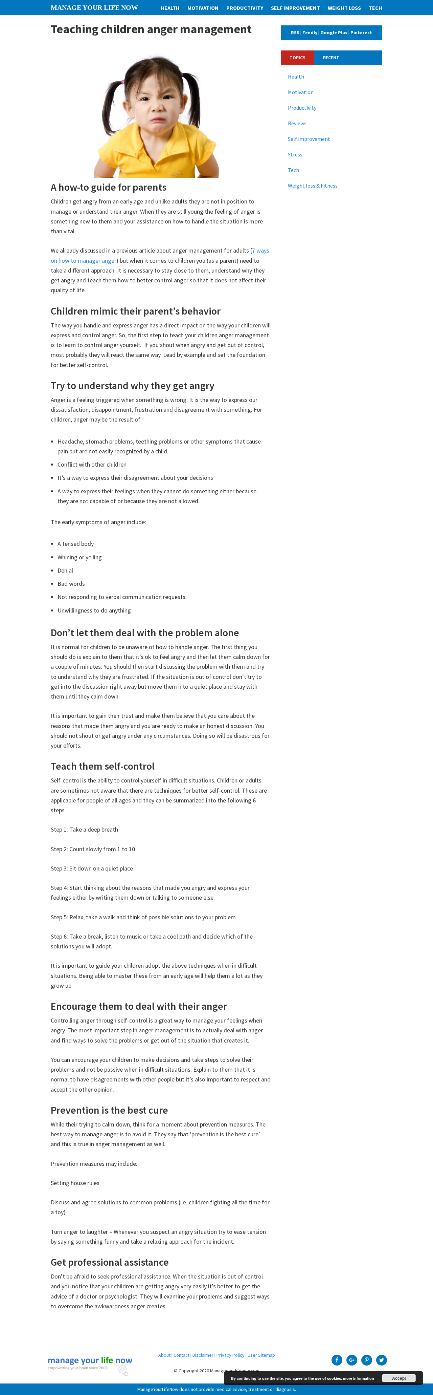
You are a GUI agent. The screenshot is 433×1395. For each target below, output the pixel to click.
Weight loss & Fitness (313, 185)
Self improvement (309, 138)
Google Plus (333, 32)
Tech (293, 170)
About (164, 1355)
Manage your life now (94, 7)
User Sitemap (261, 1355)
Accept (399, 1378)
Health (296, 76)
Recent (331, 58)
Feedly (309, 32)
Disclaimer (202, 1355)
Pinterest (361, 32)
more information (358, 1378)
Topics (297, 58)
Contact (181, 1355)
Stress (295, 154)
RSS (295, 32)
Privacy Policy (230, 1355)
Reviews (297, 123)
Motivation (301, 92)
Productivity (302, 107)
